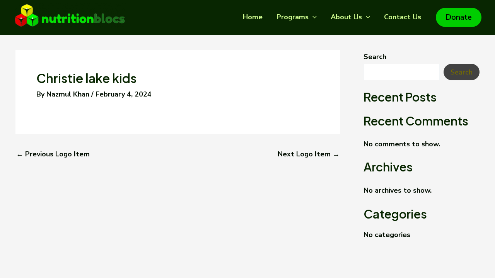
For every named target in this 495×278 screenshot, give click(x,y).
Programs (293, 17)
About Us (346, 17)
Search (375, 56)
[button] (313, 17)
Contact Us (402, 17)
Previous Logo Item (53, 154)
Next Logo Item (309, 154)
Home (253, 17)
